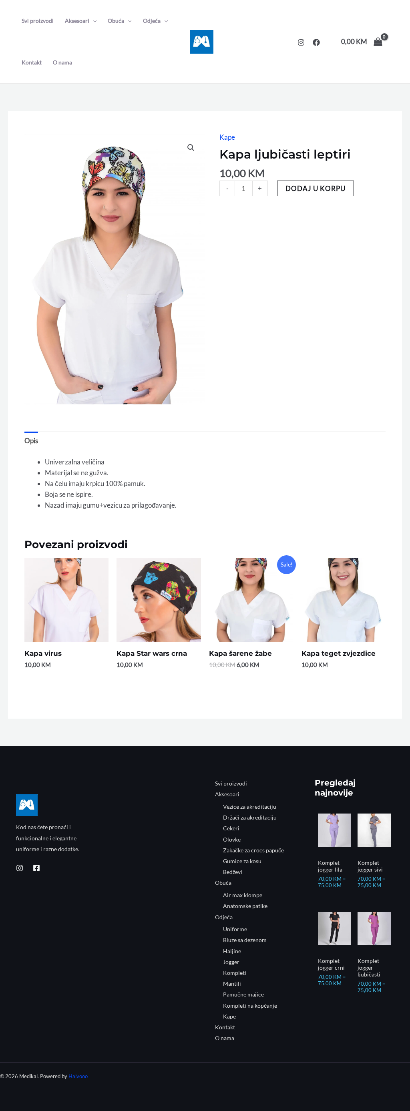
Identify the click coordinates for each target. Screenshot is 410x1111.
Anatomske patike (245, 905)
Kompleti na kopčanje (250, 1005)
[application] (92, 21)
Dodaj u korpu (315, 188)
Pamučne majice (243, 994)
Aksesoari (77, 20)
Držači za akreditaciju (250, 817)
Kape (227, 137)
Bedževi (232, 871)
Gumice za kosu (242, 861)
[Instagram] (301, 42)
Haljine (232, 951)
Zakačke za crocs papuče (253, 850)
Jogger (231, 961)
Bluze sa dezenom (245, 939)
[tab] (31, 440)
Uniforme (235, 929)
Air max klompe (242, 895)
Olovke (232, 839)
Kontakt (32, 62)
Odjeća (152, 20)
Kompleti (234, 972)
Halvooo (78, 1076)
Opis (31, 440)
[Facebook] (316, 42)
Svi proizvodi (38, 20)
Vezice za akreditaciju (249, 806)
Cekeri (231, 828)
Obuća (116, 20)
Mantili (232, 983)
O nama (62, 62)
